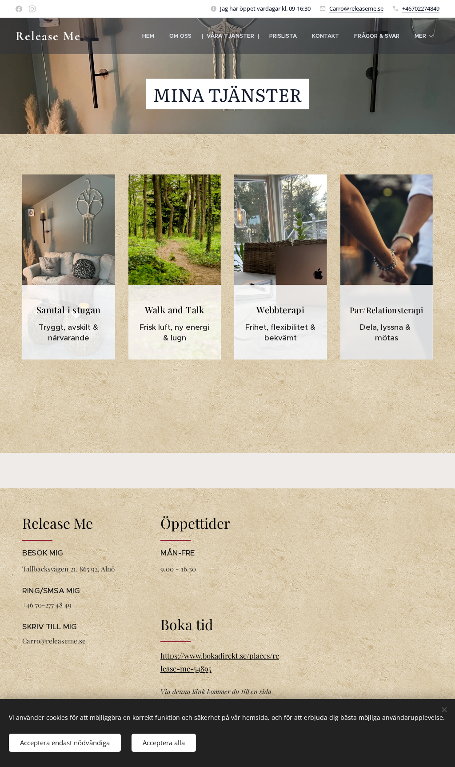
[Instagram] (32, 8)
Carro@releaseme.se (356, 8)
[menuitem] (148, 36)
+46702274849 (420, 8)
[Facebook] (18, 8)
